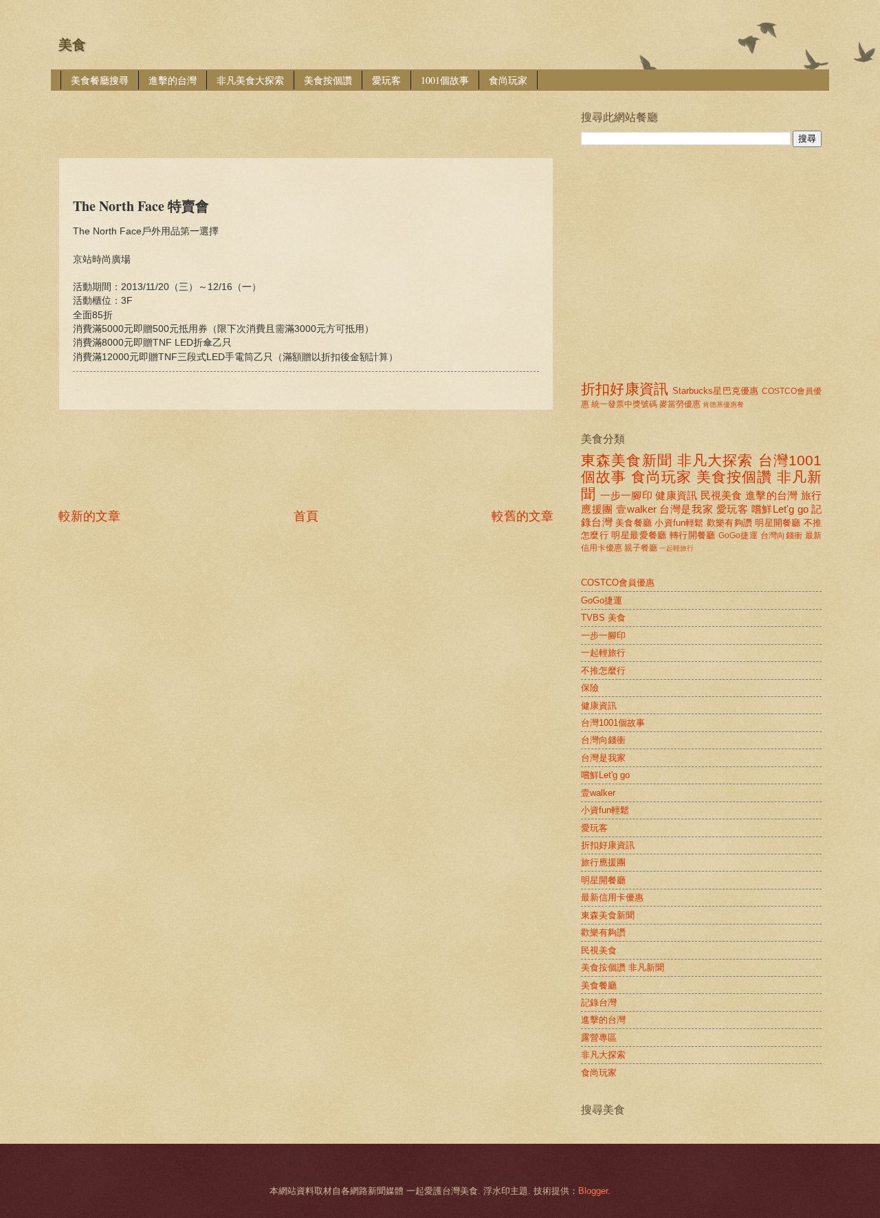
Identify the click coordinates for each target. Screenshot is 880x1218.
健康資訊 (676, 495)
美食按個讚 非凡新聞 (622, 967)
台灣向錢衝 (781, 535)
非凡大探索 (715, 460)
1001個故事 (445, 80)
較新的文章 (89, 516)
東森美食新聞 (626, 460)
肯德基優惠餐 (723, 404)
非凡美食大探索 (250, 80)
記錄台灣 (599, 1002)
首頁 (306, 516)
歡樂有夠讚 (729, 523)
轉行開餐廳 (693, 535)
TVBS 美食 (603, 617)
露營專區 (599, 1037)
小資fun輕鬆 (678, 523)
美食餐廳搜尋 (100, 80)
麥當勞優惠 (680, 404)
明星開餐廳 (777, 523)
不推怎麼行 (603, 670)
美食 (72, 44)
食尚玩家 (508, 80)
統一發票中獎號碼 (624, 404)
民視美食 (721, 495)
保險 (590, 688)
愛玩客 (386, 80)
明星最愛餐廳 (638, 535)
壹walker (636, 509)
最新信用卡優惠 (612, 897)
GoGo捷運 (738, 535)
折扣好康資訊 (624, 389)
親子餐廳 (640, 548)
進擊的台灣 (172, 80)
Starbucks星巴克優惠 (715, 391)
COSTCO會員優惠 (617, 582)
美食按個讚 (328, 80)
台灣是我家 (686, 509)
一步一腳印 (626, 495)
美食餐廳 (633, 523)
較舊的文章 (522, 516)
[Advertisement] (308, 114)
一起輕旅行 (676, 548)
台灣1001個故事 (613, 723)
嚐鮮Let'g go (779, 509)
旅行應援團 (603, 862)
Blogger (593, 1191)
